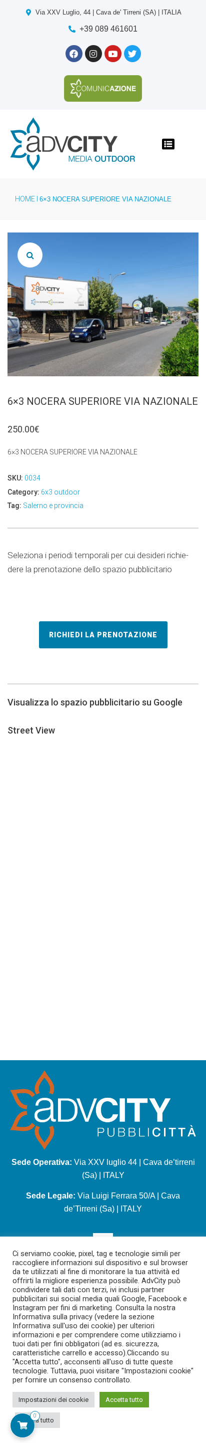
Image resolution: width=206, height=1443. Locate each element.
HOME (25, 199)
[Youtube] (113, 53)
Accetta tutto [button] (124, 1399)
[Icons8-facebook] (74, 53)
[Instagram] (93, 53)
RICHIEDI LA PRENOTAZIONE (103, 635)
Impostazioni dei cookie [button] (53, 1399)
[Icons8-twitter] (132, 53)
